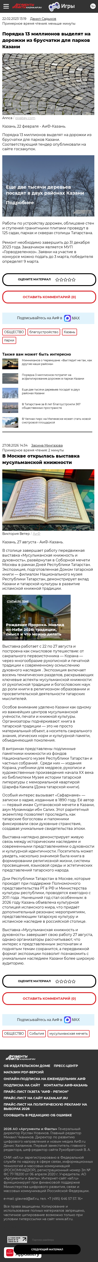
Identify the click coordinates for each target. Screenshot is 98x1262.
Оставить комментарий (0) (49, 297)
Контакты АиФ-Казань (66, 1085)
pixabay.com (25, 118)
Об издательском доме (27, 1066)
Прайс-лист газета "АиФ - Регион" (36, 1092)
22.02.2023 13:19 (14, 19)
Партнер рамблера (43, 1239)
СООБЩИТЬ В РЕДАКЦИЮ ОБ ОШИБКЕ (38, 1115)
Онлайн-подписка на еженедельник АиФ (44, 1079)
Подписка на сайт (22, 1085)
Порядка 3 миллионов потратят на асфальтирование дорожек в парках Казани (53, 376)
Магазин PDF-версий (24, 1072)
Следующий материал (47, 1249)
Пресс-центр (66, 1066)
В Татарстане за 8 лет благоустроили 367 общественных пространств (51, 406)
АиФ (36, 534)
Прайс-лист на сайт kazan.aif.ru (36, 1098)
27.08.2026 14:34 (15, 445)
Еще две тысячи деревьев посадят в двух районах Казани (45, 190)
